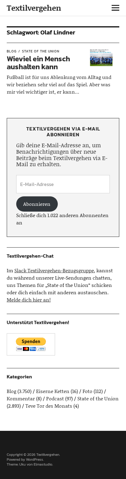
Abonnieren (36, 203)
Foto (87, 391)
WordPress (34, 459)
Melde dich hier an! (29, 299)
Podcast (55, 398)
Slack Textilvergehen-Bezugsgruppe (54, 270)
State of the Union (40, 51)
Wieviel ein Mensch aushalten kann (38, 62)
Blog (12, 51)
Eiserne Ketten (52, 391)
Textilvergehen (34, 7)
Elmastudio (43, 464)
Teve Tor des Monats (48, 405)
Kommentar (21, 398)
